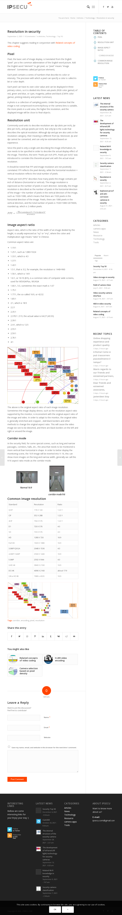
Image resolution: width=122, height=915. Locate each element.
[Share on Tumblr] (51, 636)
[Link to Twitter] (108, 7)
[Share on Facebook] (11, 636)
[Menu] (93, 7)
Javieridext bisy (101, 396)
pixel (32, 620)
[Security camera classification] (119, 457)
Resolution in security (23, 31)
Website (47, 737)
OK (55, 909)
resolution (39, 620)
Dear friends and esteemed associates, (102, 386)
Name (47, 717)
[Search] (87, 7)
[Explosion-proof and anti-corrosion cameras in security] (2, 457)
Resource (97, 235)
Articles (42, 36)
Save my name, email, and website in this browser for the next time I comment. (44, 747)
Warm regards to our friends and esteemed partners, (103, 372)
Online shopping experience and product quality (101, 341)
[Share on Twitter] (19, 636)
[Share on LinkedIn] (43, 636)
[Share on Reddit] (66, 636)
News (96, 232)
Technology (51, 36)
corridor (16, 620)
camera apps (99, 228)
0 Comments (30, 36)
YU (62, 36)
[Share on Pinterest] (35, 636)
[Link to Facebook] (103, 7)
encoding (25, 620)
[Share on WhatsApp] (27, 636)
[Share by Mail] (74, 636)
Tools (96, 242)
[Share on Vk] (58, 636)
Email (47, 727)
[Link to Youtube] (112, 7)
